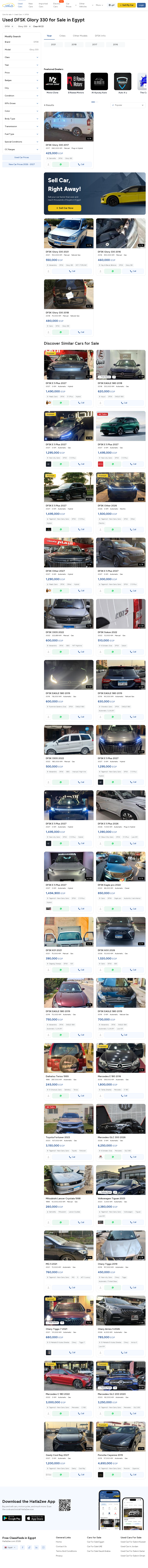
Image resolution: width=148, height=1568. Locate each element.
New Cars (31, 5)
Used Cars (20, 5)
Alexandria (53, 265)
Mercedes (117, 1090)
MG (73, 1277)
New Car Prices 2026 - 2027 (22, 164)
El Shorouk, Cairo (55, 1090)
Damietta (52, 158)
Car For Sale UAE (94, 1546)
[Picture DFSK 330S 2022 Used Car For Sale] (69, 740)
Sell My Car (128, 5)
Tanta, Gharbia (106, 1090)
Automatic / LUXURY (106, 711)
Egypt (10, 1547)
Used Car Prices (21, 157)
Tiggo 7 (82, 1342)
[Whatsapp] (60, 164)
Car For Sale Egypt (95, 1542)
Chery (117, 1277)
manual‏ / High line (79, 772)
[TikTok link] (29, 1547)
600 (115, 964)
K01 (72, 964)
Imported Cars (43, 5)
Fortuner (82, 1151)
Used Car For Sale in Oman (133, 1556)
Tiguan (138, 1212)
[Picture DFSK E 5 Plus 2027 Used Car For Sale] (121, 426)
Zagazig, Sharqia (55, 964)
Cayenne (136, 1468)
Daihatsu (67, 1090)
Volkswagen (128, 1212)
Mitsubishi (62, 1212)
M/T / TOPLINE (81, 265)
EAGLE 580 (119, 397)
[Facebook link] (22, 1547)
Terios (76, 1090)
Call (82, 164)
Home (59, 1542)
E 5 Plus (70, 397)
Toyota (74, 1151)
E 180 (126, 1090)
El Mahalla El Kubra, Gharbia (59, 1342)
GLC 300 (128, 1151)
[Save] (90, 115)
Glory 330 (68, 158)
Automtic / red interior (132, 898)
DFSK (60, 158)
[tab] (49, 36)
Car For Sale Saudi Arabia (98, 1551)
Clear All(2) (38, 26)
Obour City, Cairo (107, 837)
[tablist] (95, 36)
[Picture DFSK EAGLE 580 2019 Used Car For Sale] (121, 993)
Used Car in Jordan (129, 1546)
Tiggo (124, 1277)
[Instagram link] (43, 1547)
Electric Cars (58, 5)
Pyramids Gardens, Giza (57, 707)
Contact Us (61, 1546)
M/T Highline (77, 646)
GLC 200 (137, 1407)
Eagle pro (117, 898)
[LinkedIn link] (36, 1547)
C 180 (84, 1407)
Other (133, 519)
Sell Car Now (66, 208)
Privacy (59, 1556)
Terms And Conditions (66, 1551)
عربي (113, 4)
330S (68, 646)
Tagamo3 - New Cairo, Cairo (59, 1151)
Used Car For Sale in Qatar (133, 1551)
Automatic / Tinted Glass (108, 1281)
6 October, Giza (106, 646)
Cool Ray (82, 1468)
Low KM (134, 837)
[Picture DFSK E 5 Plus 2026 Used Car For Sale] (121, 805)
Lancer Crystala (74, 1212)
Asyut (103, 397)
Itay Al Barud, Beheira (108, 265)
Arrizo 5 (134, 1342)
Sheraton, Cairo (106, 707)
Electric (101, 523)
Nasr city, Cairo (106, 1277)
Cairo (51, 326)
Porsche (127, 1468)
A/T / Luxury (85, 1277)
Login (141, 5)
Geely (74, 1468)
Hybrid (78, 397)
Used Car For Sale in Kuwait (133, 1542)
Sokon (124, 646)
